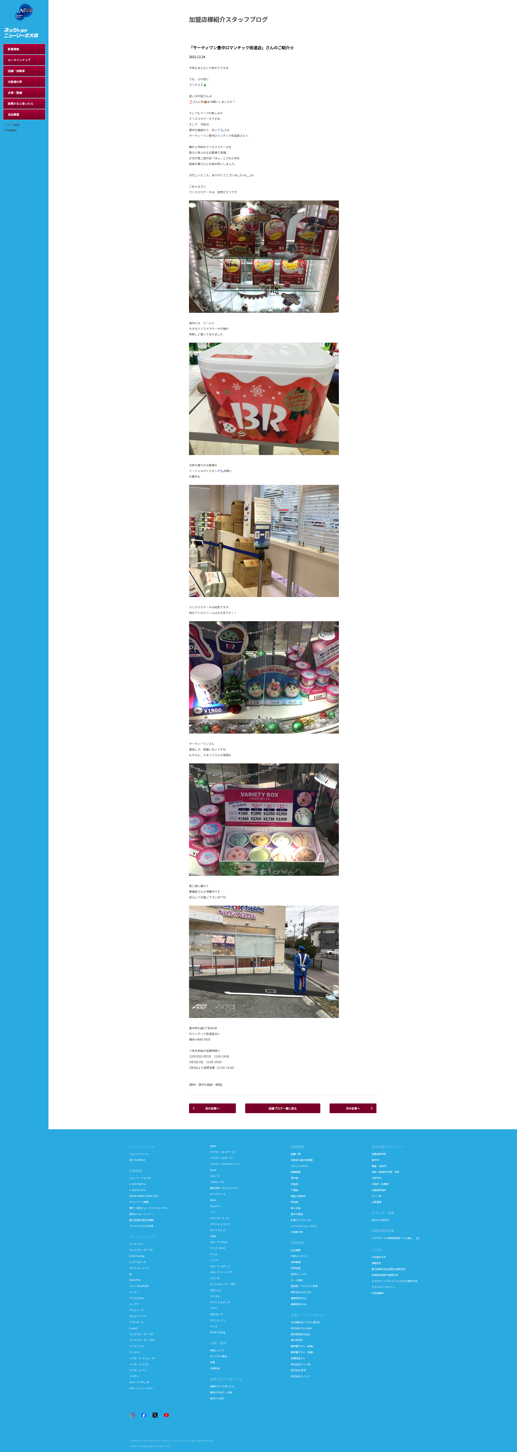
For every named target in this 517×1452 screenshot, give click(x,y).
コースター (135, 1352)
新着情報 (135, 1170)
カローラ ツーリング (221, 1272)
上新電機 (376, 1202)
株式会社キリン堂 (300, 1364)
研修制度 (296, 1268)
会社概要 (296, 1250)
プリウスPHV (136, 1298)
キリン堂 (376, 1196)
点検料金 (215, 1368)
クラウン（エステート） (223, 1151)
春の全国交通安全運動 (141, 1220)
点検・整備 (218, 1342)
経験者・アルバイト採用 (304, 1286)
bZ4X (213, 1170)
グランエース (136, 1322)
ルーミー (134, 1292)
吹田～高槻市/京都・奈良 (385, 1171)
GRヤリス (215, 1290)
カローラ (215, 1176)
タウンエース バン (220, 1218)
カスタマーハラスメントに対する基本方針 (395, 1281)
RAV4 (213, 1200)
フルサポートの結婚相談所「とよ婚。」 (393, 1238)
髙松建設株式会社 (300, 1334)
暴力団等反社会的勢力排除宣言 (389, 1269)
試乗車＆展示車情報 (302, 1160)
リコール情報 (12, 125)
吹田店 (294, 1202)
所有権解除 (11, 130)
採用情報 (296, 1262)
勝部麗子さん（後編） (303, 1352)
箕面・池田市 (379, 1166)
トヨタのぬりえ (137, 1184)
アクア (213, 1308)
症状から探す (217, 1398)
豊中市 (375, 1160)
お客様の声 (297, 1232)
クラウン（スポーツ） (222, 1158)
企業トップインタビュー (308, 1314)
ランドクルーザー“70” (141, 1334)
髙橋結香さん (298, 1358)
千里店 (294, 1190)
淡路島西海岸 (379, 1190)
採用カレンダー (299, 1274)
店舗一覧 (296, 1154)
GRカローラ (216, 1314)
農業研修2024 (298, 1304)
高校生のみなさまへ (302, 1292)
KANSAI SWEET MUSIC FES (143, 1195)
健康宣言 (376, 1263)
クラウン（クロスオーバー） (226, 1164)
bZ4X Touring (136, 1256)
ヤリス (213, 1254)
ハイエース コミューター (142, 1358)
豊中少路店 (297, 1214)
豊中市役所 (297, 1340)
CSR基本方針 (379, 1257)
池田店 (294, 1184)
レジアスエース (137, 1262)
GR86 (213, 1236)
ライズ (213, 1326)
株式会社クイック (300, 1376)
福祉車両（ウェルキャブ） (224, 1188)
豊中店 (294, 1178)
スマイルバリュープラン (304, 1226)
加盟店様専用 (379, 1154)
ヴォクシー (216, 1206)
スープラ (134, 1304)
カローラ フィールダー (141, 1388)
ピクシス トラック (220, 1224)
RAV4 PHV (134, 1280)
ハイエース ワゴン (139, 1364)
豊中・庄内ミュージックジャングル (148, 1208)
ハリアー (215, 1260)
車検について (217, 1350)
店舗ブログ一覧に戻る (283, 1108)
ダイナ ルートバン (139, 1268)
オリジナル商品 (218, 1356)
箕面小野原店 (298, 1196)
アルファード (136, 1310)
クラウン (134, 1376)
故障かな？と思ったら (226, 1379)
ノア (212, 1212)
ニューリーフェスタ (140, 1178)
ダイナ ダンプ (217, 1230)
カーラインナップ (142, 1236)
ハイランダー (136, 1244)
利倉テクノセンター (301, 1220)
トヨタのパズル (137, 1190)
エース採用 (297, 1280)
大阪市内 (376, 1178)
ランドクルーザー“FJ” (141, 1250)
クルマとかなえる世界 (141, 1226)
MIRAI (213, 1146)
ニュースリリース (138, 1154)
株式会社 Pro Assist (301, 1328)
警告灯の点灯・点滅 (221, 1392)
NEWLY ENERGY (380, 1220)
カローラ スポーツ (220, 1266)
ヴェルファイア (137, 1316)
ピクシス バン (217, 1320)
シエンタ (215, 1278)
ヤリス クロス (217, 1248)
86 (130, 1274)
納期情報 (296, 1171)
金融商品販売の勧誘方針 (385, 1275)
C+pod (133, 1328)
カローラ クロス (219, 1242)
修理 (212, 1362)
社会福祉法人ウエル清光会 (305, 1322)
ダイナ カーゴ (217, 1194)
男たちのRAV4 (137, 1160)
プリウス (215, 1296)
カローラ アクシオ (139, 1382)
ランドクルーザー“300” (142, 1340)
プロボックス (217, 1182)
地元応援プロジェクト (388, 1146)
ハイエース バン (138, 1370)
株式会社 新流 (298, 1370)
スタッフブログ (299, 1166)
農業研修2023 (298, 1298)
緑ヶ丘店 (296, 1208)
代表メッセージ (299, 1256)
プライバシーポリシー (384, 1287)
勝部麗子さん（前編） (303, 1346)
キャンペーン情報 (138, 1202)
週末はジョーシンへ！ (141, 1214)
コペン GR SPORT (139, 1286)
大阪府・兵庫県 (380, 1184)
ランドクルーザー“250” (223, 1284)
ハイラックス (136, 1346)
